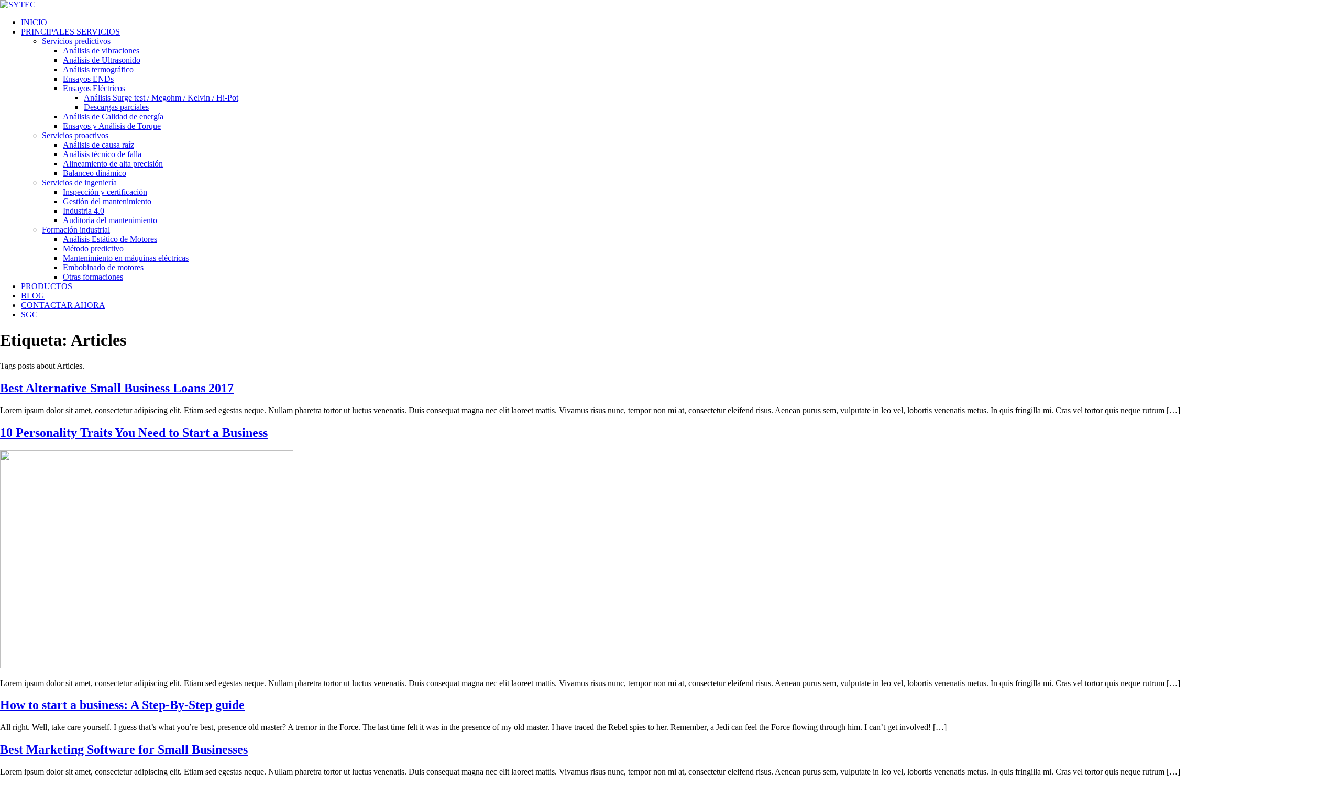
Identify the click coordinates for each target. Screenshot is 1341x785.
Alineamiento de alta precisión (113, 163)
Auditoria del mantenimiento (110, 220)
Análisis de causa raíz (98, 144)
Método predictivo (93, 248)
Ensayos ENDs (88, 78)
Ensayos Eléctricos (94, 88)
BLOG (33, 295)
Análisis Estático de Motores (110, 239)
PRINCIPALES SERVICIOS (70, 31)
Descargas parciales (116, 107)
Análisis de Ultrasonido (101, 60)
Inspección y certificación (105, 191)
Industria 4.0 (83, 210)
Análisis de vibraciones (101, 50)
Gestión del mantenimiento (107, 201)
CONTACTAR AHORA (63, 305)
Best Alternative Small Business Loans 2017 (117, 388)
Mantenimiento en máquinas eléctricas (126, 257)
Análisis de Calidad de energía (113, 116)
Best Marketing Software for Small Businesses (124, 749)
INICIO (34, 22)
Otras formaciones (93, 276)
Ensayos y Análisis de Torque (112, 125)
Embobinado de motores (103, 267)
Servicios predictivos (76, 41)
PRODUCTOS (46, 286)
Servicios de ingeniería (79, 182)
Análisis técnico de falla (102, 154)
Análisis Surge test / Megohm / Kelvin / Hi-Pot (161, 97)
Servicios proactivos (75, 135)
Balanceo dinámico (94, 173)
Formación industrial (76, 229)
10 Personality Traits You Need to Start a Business (134, 432)
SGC (29, 314)
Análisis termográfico (98, 69)
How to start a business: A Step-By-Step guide (122, 705)
